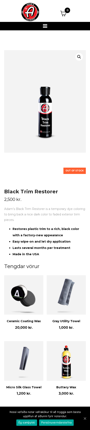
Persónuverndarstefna (56, 422)
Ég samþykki (26, 422)
